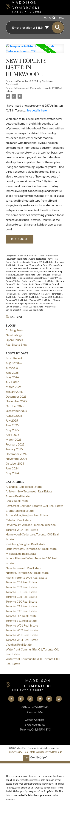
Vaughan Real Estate (32, 303)
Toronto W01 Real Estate (52, 297)
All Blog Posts (15, 330)
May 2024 (12, 473)
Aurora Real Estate (37, 259)
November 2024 (16, 458)
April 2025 (12, 434)
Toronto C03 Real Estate (21, 592)
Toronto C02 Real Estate (40, 287)
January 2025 (14, 449)
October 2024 (15, 463)
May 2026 (12, 377)
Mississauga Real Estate (29, 278)
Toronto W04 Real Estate (22, 639)
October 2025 (15, 406)
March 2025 (13, 439)
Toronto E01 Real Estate (21, 616)
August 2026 (14, 363)
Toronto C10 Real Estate (52, 290)
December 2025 (16, 396)
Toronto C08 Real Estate (29, 290)
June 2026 (12, 372)
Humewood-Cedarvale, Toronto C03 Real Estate (39, 271)
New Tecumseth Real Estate (42, 281)
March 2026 (13, 386)
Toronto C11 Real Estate (17, 294)
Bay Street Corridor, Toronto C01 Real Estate (33, 262)
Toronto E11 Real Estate (29, 297)
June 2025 (12, 425)
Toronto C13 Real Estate (40, 294)
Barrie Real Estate (17, 501)
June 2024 (12, 468)
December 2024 (16, 454)
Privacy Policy (15, 751)
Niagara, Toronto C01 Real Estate (27, 572)
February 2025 (15, 444)
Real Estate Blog (16, 344)
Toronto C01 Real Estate (17, 287)
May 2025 (12, 430)
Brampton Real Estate (20, 510)
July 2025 (12, 420)
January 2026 (14, 391)
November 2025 (16, 401)
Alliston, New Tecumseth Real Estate (29, 491)
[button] (11, 699)
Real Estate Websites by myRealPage (43, 751)
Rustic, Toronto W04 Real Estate (43, 284)
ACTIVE (47, 17)
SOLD (61, 17)
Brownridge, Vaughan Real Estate (33, 265)
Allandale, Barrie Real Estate (31, 255)
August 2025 (14, 415)
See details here (37, 110)
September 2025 (16, 410)
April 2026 (12, 382)
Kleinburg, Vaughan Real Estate (21, 274)
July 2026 (12, 367)
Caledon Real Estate (18, 520)
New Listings (14, 335)
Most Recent (14, 358)
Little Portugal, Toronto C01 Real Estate (31, 548)
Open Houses (14, 340)
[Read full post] (35, 51)
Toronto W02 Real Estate (17, 300)
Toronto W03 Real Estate (40, 300)
